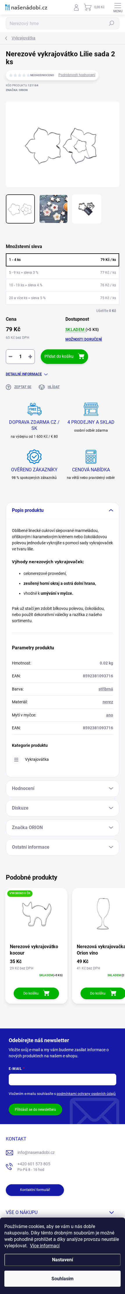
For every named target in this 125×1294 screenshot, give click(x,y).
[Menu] (117, 7)
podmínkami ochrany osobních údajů (86, 1094)
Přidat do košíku (59, 356)
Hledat (111, 23)
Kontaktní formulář (35, 1190)
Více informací (45, 1245)
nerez (108, 702)
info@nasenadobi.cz (36, 1152)
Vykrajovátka (37, 759)
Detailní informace (24, 374)
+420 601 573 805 (33, 1167)
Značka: (17, 90)
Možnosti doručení (83, 339)
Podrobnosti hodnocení (76, 75)
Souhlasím (62, 1278)
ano (109, 715)
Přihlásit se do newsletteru (35, 1110)
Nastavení (62, 1259)
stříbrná (106, 689)
